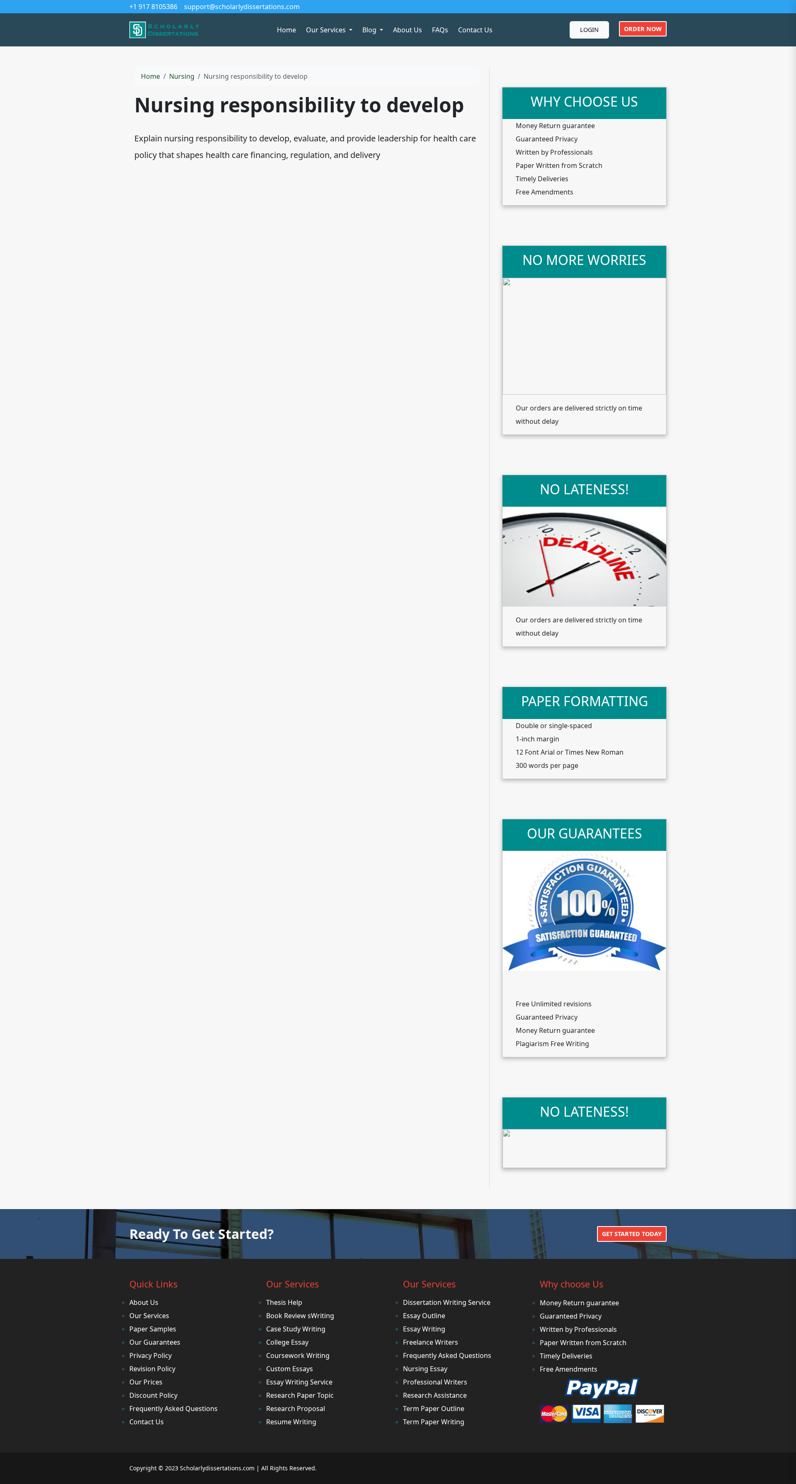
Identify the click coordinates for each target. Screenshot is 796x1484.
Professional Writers (435, 1382)
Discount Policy (153, 1395)
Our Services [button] (326, 29)
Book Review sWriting (300, 1315)
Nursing (181, 76)
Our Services (149, 1315)
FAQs (440, 29)
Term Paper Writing (433, 1421)
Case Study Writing (295, 1328)
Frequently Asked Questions (173, 1408)
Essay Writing (424, 1328)
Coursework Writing (298, 1355)
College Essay (287, 1342)
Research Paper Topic (300, 1395)
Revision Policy (152, 1368)
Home (286, 29)
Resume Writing (291, 1421)
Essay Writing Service (299, 1382)
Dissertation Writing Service (446, 1302)
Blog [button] (370, 29)
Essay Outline (424, 1315)
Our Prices (146, 1382)
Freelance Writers (430, 1342)
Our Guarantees (154, 1342)
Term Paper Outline (433, 1408)
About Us (407, 29)
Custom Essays (289, 1368)
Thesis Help (284, 1302)
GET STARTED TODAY (632, 1234)
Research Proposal (295, 1408)
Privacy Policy (150, 1355)
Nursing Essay (425, 1368)
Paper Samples (152, 1328)
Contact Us (475, 29)
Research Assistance (435, 1395)
